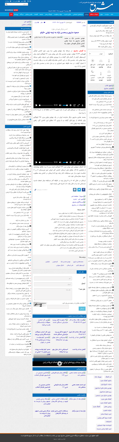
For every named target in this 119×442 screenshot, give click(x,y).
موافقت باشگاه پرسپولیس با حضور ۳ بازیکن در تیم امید (102, 177)
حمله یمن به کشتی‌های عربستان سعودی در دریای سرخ (18, 274)
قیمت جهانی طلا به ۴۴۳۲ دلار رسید (101, 41)
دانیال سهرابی (60, 265)
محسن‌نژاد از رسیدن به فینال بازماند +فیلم (71, 216)
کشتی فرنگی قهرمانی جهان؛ (59, 29)
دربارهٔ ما (7, 1)
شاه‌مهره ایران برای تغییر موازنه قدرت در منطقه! (18, 48)
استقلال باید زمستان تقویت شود (102, 252)
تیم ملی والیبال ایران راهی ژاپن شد (102, 99)
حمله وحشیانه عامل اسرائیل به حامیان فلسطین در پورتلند (19, 92)
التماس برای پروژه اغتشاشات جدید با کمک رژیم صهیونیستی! (19, 43)
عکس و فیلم (28, 14)
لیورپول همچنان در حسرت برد (103, 327)
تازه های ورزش (108, 92)
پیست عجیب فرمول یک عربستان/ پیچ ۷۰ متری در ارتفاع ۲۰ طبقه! (102, 352)
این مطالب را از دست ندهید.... (76, 316)
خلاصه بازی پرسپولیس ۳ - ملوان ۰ (102, 274)
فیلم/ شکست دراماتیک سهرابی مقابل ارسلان (70, 225)
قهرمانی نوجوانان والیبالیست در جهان (101, 311)
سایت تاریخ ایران (106, 384)
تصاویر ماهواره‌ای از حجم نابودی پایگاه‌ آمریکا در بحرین (19, 38)
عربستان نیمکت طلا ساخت (104, 345)
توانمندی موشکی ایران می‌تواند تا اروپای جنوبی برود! (19, 87)
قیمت (111, 22)
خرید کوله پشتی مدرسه (104, 429)
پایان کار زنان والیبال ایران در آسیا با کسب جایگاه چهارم (102, 227)
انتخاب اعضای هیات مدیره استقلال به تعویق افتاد (102, 341)
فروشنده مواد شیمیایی (104, 425)
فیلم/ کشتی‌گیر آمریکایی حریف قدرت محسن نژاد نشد (68, 230)
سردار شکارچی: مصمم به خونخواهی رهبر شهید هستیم (19, 240)
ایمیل (83, 283)
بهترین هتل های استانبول (103, 388)
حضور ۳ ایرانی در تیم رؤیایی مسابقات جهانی (102, 301)
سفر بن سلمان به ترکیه (22, 220)
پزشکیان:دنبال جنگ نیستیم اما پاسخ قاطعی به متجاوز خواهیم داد (19, 58)
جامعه (41, 14)
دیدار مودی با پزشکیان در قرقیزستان (18, 166)
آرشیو (22, 1)
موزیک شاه (98, 377)
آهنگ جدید (96, 406)
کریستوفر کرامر (80, 265)
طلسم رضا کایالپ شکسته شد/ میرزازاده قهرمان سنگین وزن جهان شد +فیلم (61, 245)
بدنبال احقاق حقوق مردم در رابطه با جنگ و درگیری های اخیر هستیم (18, 289)
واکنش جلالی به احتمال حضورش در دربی (100, 261)
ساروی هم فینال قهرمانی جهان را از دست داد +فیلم (68, 222)
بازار (11, 14)
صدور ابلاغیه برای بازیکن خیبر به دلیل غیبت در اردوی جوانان (102, 357)
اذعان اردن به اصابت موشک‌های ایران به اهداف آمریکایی (18, 33)
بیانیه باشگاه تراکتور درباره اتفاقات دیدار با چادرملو (101, 222)
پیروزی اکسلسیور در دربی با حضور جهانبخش (103, 296)
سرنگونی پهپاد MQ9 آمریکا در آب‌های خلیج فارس (19, 110)
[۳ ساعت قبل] (41, 324)
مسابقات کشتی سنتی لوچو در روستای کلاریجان (59, 412)
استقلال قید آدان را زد (105, 133)
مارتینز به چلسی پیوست (105, 241)
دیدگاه (22, 14)
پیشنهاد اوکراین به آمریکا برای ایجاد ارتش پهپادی (18, 162)
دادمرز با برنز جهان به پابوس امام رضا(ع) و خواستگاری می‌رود (66, 233)
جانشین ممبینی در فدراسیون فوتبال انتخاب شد (102, 129)
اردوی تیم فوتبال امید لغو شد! (103, 165)
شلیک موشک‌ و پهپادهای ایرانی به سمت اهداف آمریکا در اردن (64, 362)
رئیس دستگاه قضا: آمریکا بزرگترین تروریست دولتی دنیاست (20, 139)
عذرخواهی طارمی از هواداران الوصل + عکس (102, 336)
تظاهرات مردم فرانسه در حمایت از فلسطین (20, 345)
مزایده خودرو (107, 410)
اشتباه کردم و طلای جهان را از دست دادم (71, 248)
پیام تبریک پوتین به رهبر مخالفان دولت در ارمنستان (19, 315)
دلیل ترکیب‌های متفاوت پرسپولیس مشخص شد (103, 365)
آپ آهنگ (108, 377)
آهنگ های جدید (106, 399)
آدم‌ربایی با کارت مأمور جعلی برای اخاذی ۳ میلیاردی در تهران (18, 144)
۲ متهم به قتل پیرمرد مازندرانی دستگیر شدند (61, 333)
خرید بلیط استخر (106, 414)
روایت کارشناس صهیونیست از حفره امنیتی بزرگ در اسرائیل (20, 235)
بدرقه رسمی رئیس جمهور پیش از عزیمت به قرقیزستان (42, 413)
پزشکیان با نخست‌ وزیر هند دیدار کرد (18, 247)
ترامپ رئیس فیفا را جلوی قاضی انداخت (100, 361)
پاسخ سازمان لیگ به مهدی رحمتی (102, 348)
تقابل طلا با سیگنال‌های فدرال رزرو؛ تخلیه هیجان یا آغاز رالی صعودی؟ (20, 269)
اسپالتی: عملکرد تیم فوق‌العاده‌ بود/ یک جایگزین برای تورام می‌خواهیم (101, 153)
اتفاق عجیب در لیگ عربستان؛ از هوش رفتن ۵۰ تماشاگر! (102, 370)
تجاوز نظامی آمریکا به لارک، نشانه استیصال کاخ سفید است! (20, 335)
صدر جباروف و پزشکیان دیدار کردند (19, 135)
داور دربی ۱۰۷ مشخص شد (104, 102)
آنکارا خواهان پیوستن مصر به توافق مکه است (19, 284)
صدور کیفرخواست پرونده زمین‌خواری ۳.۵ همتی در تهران (42, 352)
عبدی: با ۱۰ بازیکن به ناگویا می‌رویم (102, 208)
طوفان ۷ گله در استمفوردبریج (103, 199)
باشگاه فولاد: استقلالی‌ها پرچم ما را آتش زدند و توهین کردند (101, 169)
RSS (28, 1)
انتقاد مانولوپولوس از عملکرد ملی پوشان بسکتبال (101, 195)
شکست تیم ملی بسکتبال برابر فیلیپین (101, 205)
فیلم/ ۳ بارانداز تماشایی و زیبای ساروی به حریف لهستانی (67, 219)
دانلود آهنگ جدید (105, 380)
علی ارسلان (70, 265)
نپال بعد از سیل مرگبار (79, 411)
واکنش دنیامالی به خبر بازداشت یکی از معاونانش (102, 270)
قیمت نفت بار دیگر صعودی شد (20, 96)
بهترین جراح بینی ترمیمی (103, 395)
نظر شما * (82, 289)
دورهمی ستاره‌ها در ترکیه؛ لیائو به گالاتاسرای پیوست (103, 315)
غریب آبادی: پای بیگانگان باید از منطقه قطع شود (19, 340)
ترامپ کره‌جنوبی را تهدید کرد (21, 78)
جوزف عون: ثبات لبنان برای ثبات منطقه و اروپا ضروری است (18, 131)
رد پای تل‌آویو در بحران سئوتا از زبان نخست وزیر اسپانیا (20, 325)
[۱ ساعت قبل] (59, 324)
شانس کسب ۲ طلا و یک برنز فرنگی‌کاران (71, 242)
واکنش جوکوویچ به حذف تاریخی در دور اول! (101, 113)
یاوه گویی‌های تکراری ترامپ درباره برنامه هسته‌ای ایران (18, 105)
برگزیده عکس (81, 395)
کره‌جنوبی (55, 262)
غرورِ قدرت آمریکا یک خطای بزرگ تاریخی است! (18, 193)
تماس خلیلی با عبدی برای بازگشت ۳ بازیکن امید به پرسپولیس (102, 212)
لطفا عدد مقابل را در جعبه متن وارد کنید (74, 303)
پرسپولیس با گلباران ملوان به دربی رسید (100, 276)
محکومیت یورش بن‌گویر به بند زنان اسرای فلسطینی (18, 170)
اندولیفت (108, 421)
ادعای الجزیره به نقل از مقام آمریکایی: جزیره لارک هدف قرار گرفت (19, 68)
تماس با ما (15, 1)
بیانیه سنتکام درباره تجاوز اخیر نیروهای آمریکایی (19, 63)
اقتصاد (36, 14)
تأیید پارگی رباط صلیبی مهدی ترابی (102, 136)
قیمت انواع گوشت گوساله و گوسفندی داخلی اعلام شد (102, 27)
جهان (101, 14)
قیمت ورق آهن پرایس (104, 418)
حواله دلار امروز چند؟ (106, 44)
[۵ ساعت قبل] (59, 341)
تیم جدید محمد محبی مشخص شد (102, 109)
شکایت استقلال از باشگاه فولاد (103, 244)
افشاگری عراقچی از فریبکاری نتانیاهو (18, 260)
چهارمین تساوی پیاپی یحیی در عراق (102, 173)
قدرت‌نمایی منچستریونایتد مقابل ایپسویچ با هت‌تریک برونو (101, 158)
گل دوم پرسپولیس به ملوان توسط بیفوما (100, 305)
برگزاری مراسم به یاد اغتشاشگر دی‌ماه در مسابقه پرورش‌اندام (101, 232)
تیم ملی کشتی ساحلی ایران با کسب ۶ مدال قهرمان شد (102, 140)
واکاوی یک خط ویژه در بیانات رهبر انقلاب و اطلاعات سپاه (18, 154)
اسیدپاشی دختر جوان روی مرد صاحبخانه (60, 350)
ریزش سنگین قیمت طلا (105, 47)
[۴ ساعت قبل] (77, 341)
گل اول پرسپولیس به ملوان (104, 308)
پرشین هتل (107, 406)
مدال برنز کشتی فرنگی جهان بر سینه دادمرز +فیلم (69, 228)
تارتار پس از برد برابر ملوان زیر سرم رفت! (100, 258)
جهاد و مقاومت (58, 14)
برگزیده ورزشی (81, 369)
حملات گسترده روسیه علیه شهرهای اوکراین (19, 320)
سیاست (107, 14)
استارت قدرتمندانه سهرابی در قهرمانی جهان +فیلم (69, 236)
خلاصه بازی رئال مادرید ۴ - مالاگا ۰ (102, 181)
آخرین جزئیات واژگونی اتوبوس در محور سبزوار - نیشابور (19, 230)
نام (84, 277)
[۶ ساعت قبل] (59, 363)
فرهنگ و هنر (48, 14)
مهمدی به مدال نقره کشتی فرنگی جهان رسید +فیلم (68, 239)
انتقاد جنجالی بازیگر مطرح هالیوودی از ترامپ (19, 121)
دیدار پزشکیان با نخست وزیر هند (19, 244)
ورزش (86, 14)
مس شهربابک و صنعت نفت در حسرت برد (101, 283)
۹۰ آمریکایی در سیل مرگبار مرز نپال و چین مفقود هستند (19, 180)
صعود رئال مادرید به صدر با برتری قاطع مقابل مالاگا (101, 185)
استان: (110, 54)
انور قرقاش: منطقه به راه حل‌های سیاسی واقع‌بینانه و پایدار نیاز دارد (18, 185)
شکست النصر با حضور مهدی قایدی (102, 255)
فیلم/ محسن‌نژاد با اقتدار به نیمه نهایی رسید (70, 213)
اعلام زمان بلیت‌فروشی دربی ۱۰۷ (102, 125)
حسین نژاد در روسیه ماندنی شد (103, 123)
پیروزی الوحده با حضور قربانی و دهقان (100, 162)
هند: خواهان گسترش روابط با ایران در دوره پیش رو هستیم (19, 175)
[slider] (46, 105)
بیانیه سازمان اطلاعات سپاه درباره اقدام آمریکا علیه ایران (19, 53)
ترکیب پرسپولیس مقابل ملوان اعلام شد (100, 319)
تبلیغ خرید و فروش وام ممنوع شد (19, 349)
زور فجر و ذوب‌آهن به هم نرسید (102, 279)
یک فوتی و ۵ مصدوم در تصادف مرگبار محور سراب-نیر (19, 294)
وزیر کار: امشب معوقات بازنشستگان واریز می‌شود (42, 333)
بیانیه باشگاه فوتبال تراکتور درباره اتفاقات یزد (101, 190)
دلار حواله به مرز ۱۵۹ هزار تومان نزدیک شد (101, 37)
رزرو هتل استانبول (105, 392)
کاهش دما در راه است (79, 349)
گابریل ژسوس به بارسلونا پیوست (102, 202)
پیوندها (16, 14)
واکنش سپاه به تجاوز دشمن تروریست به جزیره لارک (18, 82)
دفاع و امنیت (67, 14)
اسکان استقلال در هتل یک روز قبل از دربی (102, 237)
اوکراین (48, 262)
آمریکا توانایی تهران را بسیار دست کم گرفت (19, 251)
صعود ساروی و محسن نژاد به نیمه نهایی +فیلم (59, 32)
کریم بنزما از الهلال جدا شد (104, 144)
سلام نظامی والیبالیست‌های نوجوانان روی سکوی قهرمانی (102, 291)
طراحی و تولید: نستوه (59, 439)
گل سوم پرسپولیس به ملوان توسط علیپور (100, 287)
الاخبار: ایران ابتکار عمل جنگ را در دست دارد (18, 310)
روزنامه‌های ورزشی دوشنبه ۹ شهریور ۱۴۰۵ (102, 148)
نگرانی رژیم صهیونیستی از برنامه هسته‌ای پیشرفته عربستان (18, 279)
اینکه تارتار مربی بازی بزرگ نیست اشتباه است (101, 105)
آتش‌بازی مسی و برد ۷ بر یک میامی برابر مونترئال (101, 248)
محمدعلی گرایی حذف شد (76, 251)
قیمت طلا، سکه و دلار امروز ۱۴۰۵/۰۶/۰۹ (105, 32)
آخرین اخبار (26, 126)
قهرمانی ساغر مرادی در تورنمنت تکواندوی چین (101, 217)
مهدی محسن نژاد (65, 262)
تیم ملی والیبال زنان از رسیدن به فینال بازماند (102, 323)
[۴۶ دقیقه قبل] (77, 324)
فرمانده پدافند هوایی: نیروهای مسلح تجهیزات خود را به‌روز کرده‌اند (19, 203)
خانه (112, 14)
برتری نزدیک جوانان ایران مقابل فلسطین (100, 96)
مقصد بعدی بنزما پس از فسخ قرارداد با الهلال (101, 118)
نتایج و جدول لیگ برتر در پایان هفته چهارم (102, 265)
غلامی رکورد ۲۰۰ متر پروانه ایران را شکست (103, 331)
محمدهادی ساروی (78, 262)
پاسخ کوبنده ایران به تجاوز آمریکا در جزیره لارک (20, 100)
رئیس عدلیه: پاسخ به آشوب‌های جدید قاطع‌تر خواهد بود (19, 208)
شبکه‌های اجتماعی (78, 14)
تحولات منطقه (94, 14)
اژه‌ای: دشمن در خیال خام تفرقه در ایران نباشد (18, 300)
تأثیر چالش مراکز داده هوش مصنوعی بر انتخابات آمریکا (18, 305)
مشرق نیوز (96, 6)
